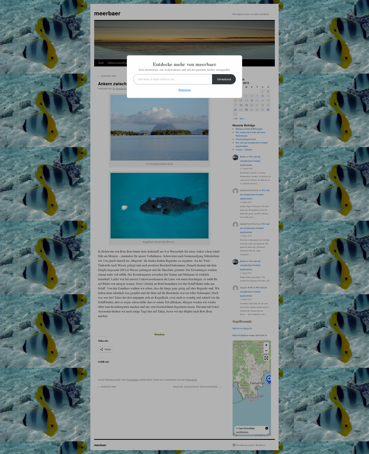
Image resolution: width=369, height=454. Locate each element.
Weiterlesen (184, 90)
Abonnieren (224, 79)
